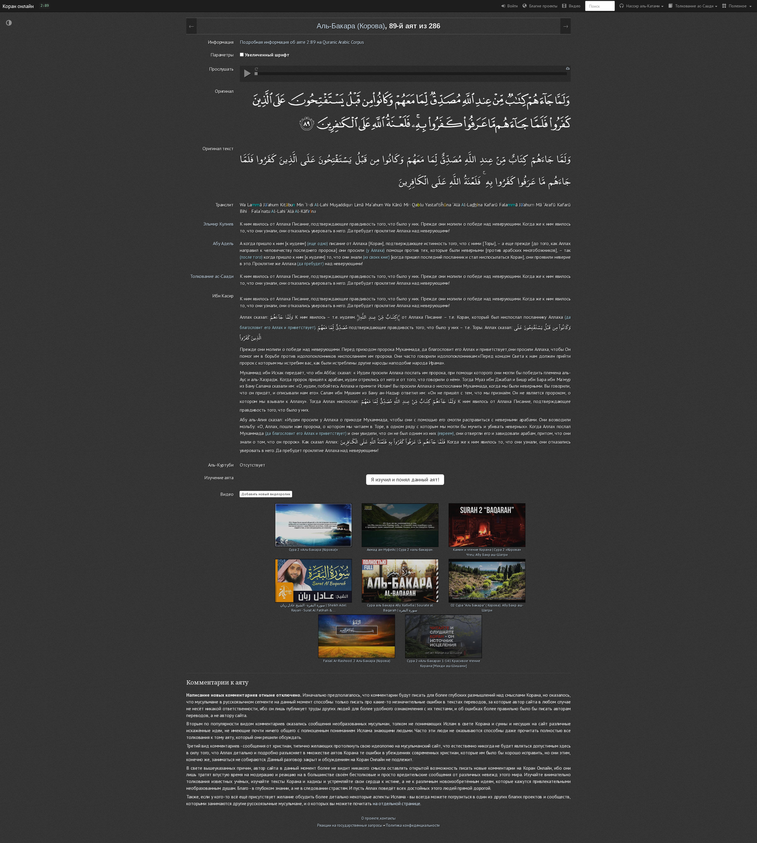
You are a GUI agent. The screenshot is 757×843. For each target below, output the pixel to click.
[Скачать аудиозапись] (568, 68)
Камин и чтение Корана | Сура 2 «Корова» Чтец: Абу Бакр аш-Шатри (487, 550)
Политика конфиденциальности (413, 825)
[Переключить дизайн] (9, 23)
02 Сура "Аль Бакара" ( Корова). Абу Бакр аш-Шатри (487, 606)
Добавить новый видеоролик (265, 494)
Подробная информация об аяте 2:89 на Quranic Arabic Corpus (302, 42)
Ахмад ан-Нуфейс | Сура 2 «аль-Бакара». (400, 549)
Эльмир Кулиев (218, 224)
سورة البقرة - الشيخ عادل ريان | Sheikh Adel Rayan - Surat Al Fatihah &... (313, 606)
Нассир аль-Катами (642, 6)
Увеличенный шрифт (266, 55)
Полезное (737, 6)
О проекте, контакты (378, 818)
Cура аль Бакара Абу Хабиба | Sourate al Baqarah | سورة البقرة (400, 606)
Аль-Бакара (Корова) (351, 26)
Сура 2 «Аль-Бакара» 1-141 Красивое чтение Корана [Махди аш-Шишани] (443, 661)
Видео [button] (573, 6)
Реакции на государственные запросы (350, 825)
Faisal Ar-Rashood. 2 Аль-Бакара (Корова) (356, 660)
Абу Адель (223, 243)
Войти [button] (511, 6)
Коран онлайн (18, 5)
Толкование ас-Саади (693, 6)
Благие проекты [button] (542, 6)
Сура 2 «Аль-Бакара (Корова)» (313, 549)
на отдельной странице (396, 803)
